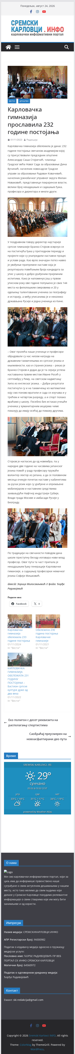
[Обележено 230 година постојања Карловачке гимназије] (48, 621)
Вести (12, 101)
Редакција (32, 139)
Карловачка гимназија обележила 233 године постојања (19, 635)
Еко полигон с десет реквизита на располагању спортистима (33, 722)
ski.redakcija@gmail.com (28, 1000)
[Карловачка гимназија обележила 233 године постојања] (20, 621)
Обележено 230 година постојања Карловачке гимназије (47, 635)
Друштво (24, 101)
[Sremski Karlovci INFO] (8, 47)
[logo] (8, 872)
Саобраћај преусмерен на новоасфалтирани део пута (47, 736)
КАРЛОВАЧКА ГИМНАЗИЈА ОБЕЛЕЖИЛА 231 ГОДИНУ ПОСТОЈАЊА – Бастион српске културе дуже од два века (18, 681)
